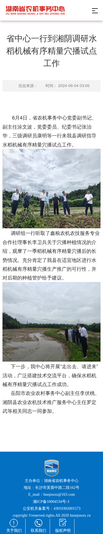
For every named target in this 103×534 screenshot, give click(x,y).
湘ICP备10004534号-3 (51, 502)
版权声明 (63, 530)
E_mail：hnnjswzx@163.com (51, 494)
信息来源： (28, 86)
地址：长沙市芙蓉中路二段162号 (51, 488)
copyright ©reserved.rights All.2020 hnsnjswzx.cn (52, 515)
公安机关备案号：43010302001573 (51, 508)
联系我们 (38, 530)
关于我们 (14, 530)
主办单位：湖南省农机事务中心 (52, 481)
